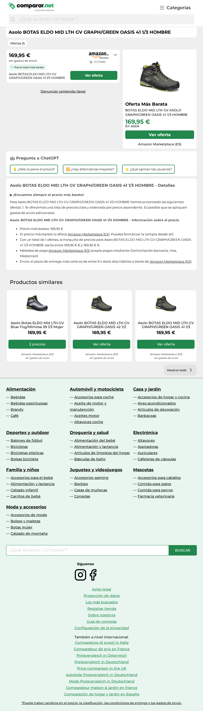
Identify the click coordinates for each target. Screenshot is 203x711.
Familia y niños (22, 469)
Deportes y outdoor (27, 432)
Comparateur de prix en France (102, 649)
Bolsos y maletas (25, 521)
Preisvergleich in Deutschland (102, 662)
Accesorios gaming (91, 477)
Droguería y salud (89, 432)
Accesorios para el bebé (32, 477)
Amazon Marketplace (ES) (88, 234)
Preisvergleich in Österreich (101, 655)
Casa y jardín (147, 389)
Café (15, 415)
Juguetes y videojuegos (96, 469)
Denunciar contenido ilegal (63, 91)
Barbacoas (147, 415)
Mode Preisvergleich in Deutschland (101, 681)
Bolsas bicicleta (24, 459)
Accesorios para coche (94, 397)
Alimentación (21, 389)
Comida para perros (155, 490)
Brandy (17, 409)
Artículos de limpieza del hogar (102, 453)
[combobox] (105, 19)
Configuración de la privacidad (102, 628)
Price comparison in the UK (101, 668)
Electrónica (145, 432)
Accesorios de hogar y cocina (164, 397)
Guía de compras (102, 621)
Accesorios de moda (29, 515)
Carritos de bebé (26, 496)
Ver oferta (160, 134)
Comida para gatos (154, 484)
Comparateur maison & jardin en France (101, 687)
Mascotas (143, 469)
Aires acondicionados (157, 403)
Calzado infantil (24, 490)
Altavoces (146, 440)
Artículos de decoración (159, 409)
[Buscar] (13, 19)
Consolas (82, 496)
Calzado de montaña (29, 533)
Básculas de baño (89, 459)
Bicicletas (19, 446)
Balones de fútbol (26, 440)
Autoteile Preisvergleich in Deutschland (101, 675)
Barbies (81, 484)
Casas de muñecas (90, 490)
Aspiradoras (148, 446)
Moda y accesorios (26, 506)
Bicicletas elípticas (27, 453)
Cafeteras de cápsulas (157, 459)
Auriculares (147, 453)
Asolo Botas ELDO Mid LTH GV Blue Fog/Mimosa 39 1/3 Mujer (37, 325)
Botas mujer (21, 527)
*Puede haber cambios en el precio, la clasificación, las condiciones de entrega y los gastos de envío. (102, 703)
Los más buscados (102, 602)
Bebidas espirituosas (29, 403)
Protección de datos (102, 595)
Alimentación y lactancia (96, 446)
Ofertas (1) (17, 43)
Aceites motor (87, 415)
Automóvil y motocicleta (97, 389)
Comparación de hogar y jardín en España (101, 694)
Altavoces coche (88, 422)
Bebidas (18, 397)
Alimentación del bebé (94, 440)
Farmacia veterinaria (156, 496)
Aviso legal (101, 589)
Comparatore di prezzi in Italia (101, 642)
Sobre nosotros (101, 615)
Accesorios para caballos (159, 477)
